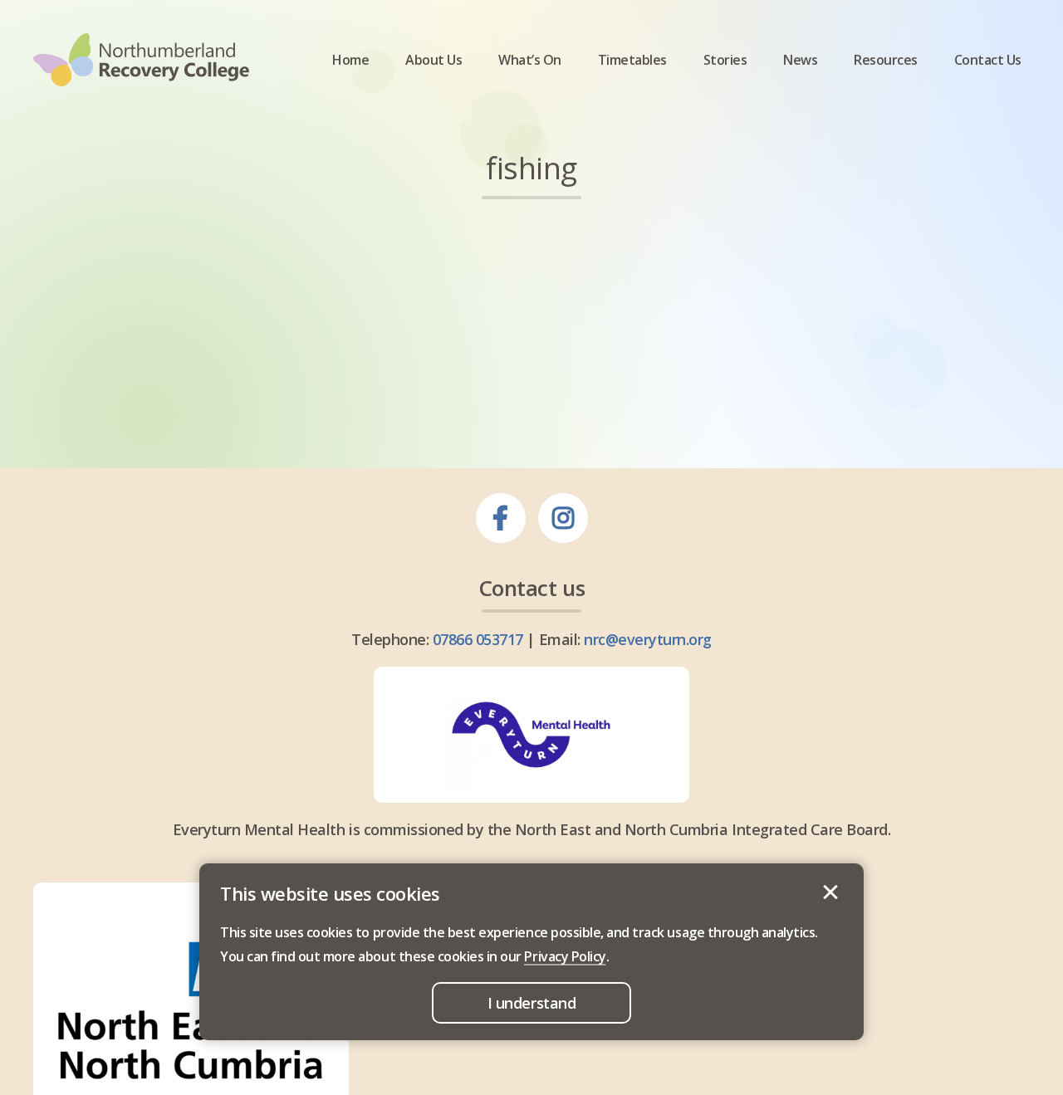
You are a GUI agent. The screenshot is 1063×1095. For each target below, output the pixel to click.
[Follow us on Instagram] (563, 518)
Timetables (632, 60)
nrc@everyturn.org (648, 639)
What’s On (529, 60)
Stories (725, 60)
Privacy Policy (564, 956)
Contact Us (987, 60)
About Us (433, 60)
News (800, 60)
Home (350, 60)
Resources (886, 60)
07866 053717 (478, 639)
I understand (830, 892)
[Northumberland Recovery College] (141, 59)
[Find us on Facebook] (501, 518)
